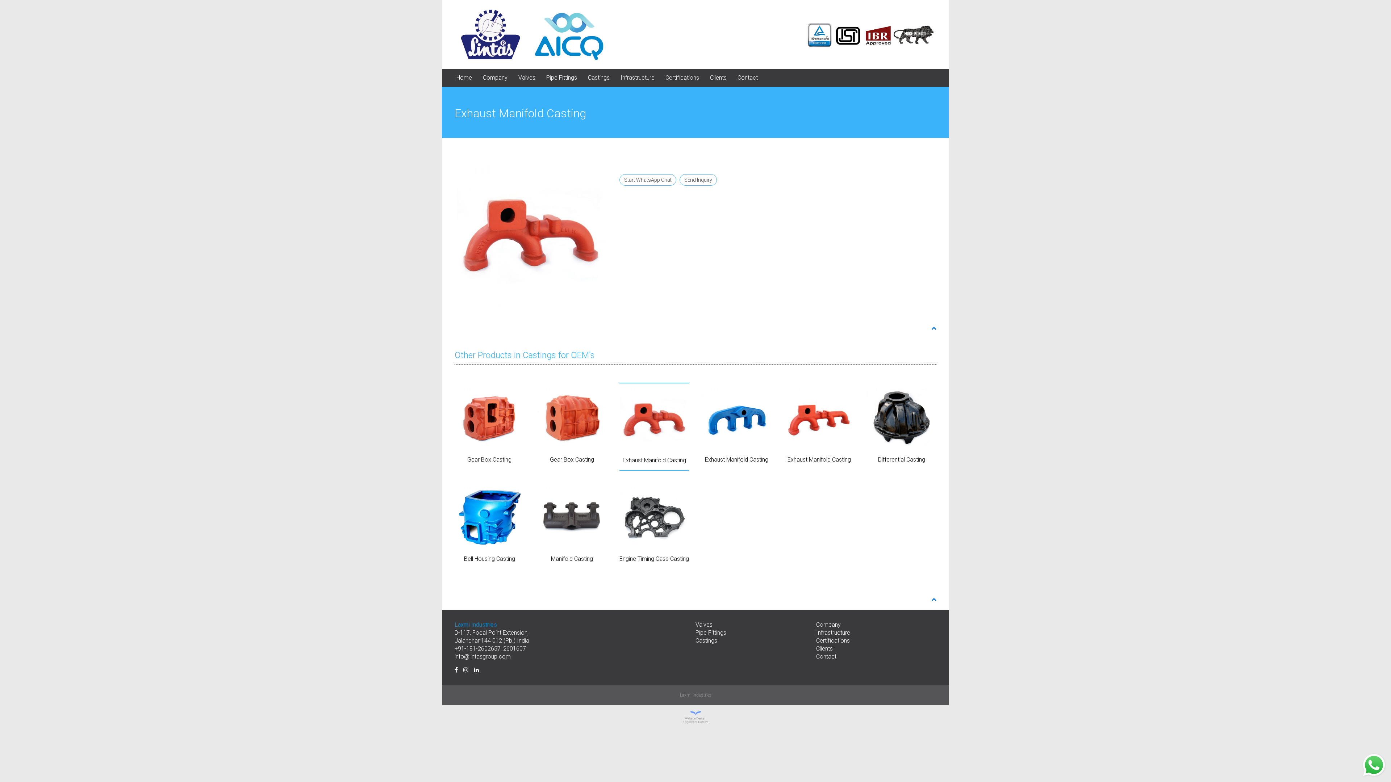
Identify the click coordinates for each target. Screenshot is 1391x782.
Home (464, 77)
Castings (599, 77)
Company (495, 77)
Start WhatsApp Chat (648, 180)
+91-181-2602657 (478, 648)
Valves (526, 77)
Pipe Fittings (561, 77)
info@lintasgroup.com (483, 656)
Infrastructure (638, 77)
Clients (718, 77)
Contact (748, 77)
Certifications (682, 77)
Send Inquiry (698, 180)
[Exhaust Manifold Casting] (531, 231)
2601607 (514, 648)
